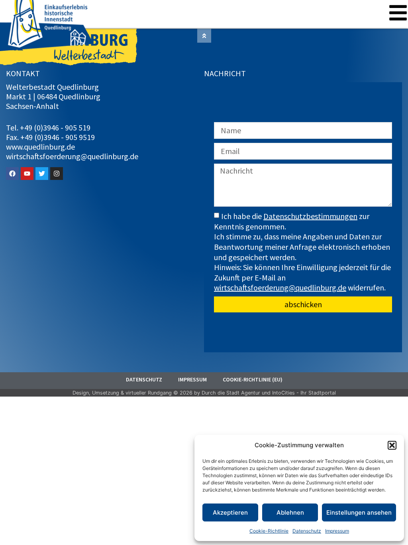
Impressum (337, 531)
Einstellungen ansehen (359, 512)
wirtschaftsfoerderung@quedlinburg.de (280, 287)
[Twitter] (41, 173)
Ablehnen (290, 512)
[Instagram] (56, 173)
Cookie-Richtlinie (268, 531)
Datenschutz (306, 531)
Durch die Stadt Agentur (231, 393)
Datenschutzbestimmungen (310, 216)
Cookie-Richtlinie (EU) (252, 379)
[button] (392, 445)
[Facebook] (12, 173)
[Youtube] (27, 173)
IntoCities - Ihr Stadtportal (304, 393)
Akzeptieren (230, 512)
